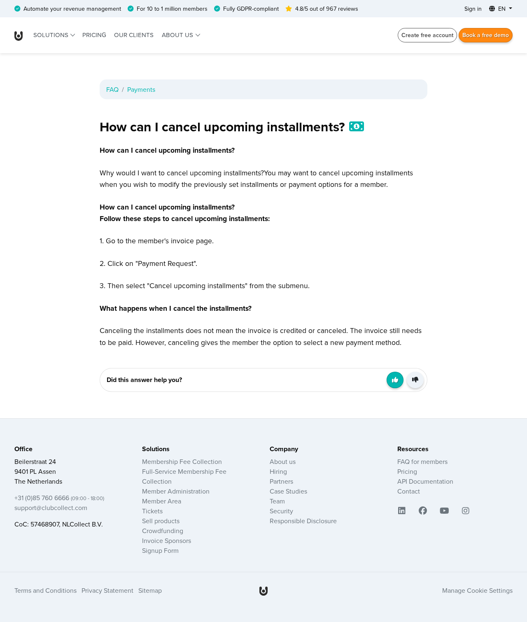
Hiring (278, 471)
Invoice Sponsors (166, 540)
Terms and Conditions (45, 590)
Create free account (427, 35)
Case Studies (288, 491)
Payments (141, 89)
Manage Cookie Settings (477, 590)
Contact (408, 491)
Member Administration (176, 491)
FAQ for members (422, 461)
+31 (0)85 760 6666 (59, 497)
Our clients (134, 34)
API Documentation (425, 481)
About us (178, 34)
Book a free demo (485, 35)
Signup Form (160, 550)
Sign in (473, 9)
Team (277, 501)
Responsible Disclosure (303, 520)
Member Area (161, 501)
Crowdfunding (162, 530)
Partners (281, 481)
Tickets (152, 510)
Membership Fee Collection (182, 461)
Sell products (161, 520)
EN (502, 9)
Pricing (94, 34)
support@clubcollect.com (50, 507)
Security (281, 510)
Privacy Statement (107, 590)
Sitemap (150, 590)
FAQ (112, 89)
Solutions (51, 34)
